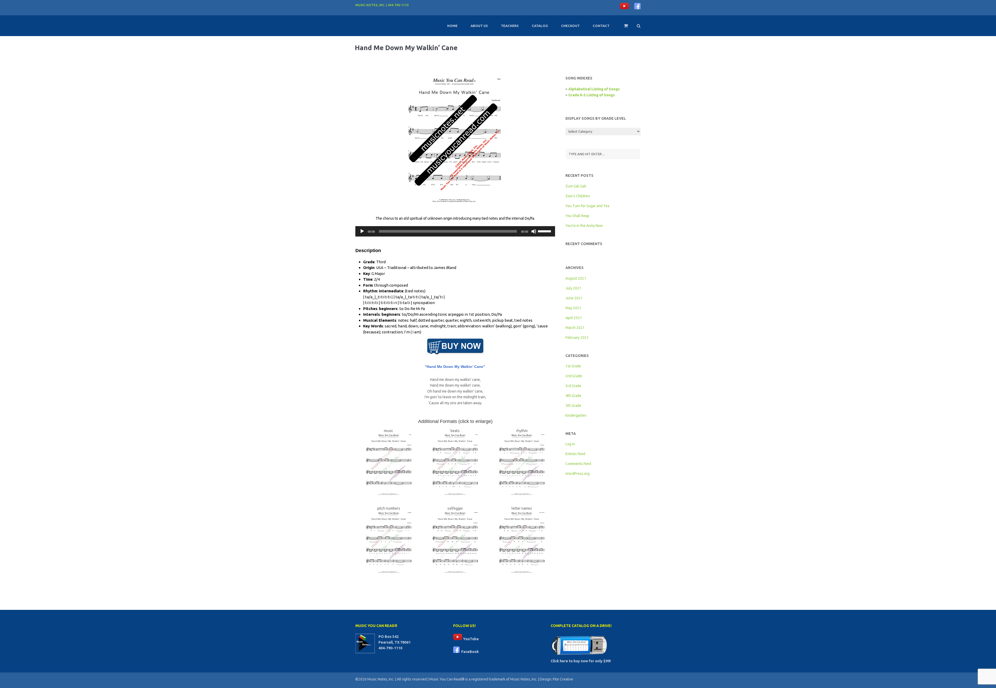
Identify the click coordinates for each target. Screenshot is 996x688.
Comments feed (578, 464)
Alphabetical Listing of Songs (594, 89)
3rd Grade (573, 386)
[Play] (362, 231)
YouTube (470, 639)
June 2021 (574, 298)
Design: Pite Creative (556, 679)
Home (452, 26)
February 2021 (577, 337)
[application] (455, 231)
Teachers (510, 26)
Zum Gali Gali (575, 186)
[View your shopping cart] (622, 28)
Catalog (540, 26)
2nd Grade (573, 376)
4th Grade (573, 396)
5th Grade (573, 405)
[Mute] (533, 231)
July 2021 (573, 288)
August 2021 (575, 278)
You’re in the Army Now (584, 226)
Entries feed (575, 454)
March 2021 (575, 328)
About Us (479, 26)
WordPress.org (577, 473)
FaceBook (469, 652)
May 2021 (573, 308)
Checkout (570, 26)
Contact (601, 26)
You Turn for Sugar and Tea (587, 206)
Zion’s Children (577, 196)
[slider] (545, 230)
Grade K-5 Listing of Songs (591, 95)
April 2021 (573, 318)
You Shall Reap (577, 216)
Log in (570, 444)
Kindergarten (575, 415)
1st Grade (573, 366)
